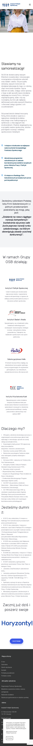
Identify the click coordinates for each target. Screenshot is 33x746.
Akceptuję (9, 738)
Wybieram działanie (7, 695)
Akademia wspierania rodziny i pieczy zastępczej (13, 690)
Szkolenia (4, 664)
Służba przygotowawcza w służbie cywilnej (14, 697)
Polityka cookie (6, 676)
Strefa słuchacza (6, 667)
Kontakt (3, 670)
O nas (3, 662)
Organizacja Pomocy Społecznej (11, 686)
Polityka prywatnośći (7, 673)
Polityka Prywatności (11, 733)
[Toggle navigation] (26, 4)
